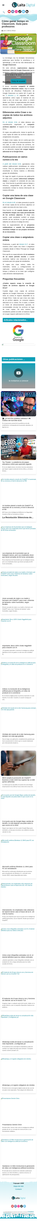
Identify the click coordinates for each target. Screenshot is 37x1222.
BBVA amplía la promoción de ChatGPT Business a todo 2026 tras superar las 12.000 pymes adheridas (18, 780)
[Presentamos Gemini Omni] (18, 1110)
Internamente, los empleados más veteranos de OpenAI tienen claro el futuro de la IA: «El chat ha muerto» (18, 912)
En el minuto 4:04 (10, 122)
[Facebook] (12, 11)
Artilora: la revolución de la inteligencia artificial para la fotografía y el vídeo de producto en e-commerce (16, 691)
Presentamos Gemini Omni (12, 1125)
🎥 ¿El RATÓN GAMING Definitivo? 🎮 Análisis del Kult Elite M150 (16, 419)
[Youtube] (9, 11)
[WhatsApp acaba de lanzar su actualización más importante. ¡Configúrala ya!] (18, 1027)
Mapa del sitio (19, 1186)
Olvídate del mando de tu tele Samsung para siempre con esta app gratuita (18, 735)
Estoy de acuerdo (18, 81)
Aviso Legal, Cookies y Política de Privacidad (19, 1215)
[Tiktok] (19, 11)
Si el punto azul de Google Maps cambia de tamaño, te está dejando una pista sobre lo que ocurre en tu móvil (17, 823)
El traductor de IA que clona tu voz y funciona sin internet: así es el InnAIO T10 (18, 999)
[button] (3, 5)
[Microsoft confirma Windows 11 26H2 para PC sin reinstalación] (18, 852)
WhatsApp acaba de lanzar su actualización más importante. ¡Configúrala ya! (18, 1043)
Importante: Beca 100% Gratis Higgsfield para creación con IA (16, 647)
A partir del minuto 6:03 (12, 164)
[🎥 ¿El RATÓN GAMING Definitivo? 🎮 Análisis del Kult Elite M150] (18, 404)
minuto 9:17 (23, 244)
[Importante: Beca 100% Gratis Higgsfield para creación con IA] (18, 631)
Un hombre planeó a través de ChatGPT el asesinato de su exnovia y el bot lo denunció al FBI (18, 507)
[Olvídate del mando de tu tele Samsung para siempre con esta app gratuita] (18, 719)
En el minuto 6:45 (9, 202)
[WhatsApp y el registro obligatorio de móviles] (18, 1070)
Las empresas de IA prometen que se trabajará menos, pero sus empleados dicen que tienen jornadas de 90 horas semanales (18, 555)
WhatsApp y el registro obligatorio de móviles (18, 1085)
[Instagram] (16, 11)
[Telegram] (23, 11)
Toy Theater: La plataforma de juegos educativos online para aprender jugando (17, 463)
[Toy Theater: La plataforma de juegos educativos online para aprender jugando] (18, 447)
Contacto (18, 1189)
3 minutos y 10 (12, 95)
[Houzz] (27, 11)
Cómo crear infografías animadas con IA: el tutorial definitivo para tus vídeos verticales (17, 956)
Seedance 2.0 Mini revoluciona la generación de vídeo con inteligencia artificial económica (18, 1167)
